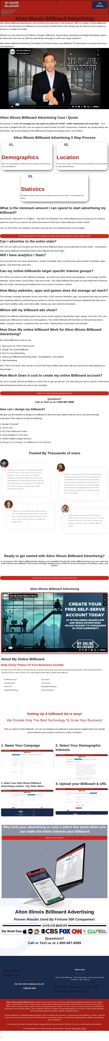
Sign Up (86, 979)
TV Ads (75, 977)
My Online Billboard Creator (14, 431)
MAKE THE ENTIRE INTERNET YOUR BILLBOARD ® (8, 11)
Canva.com (7, 428)
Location (68, 157)
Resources (74, 979)
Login (81, 979)
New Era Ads (93, 977)
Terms (84, 1028)
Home (57, 977)
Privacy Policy (76, 1028)
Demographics (20, 157)
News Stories (83, 977)
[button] (57, 3)
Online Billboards (66, 977)
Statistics (33, 189)
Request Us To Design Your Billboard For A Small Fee (26, 442)
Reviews (101, 977)
